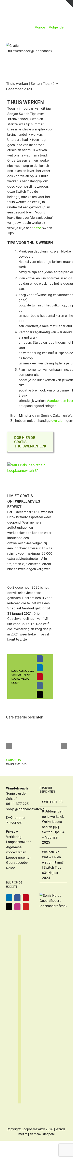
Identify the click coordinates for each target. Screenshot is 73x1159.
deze (37, 228)
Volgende (56, 27)
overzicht (58, 421)
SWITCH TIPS (13, 759)
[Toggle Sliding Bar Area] (69, 3)
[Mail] (9, 906)
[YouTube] (26, 906)
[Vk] (40, 685)
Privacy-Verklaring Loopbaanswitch (18, 836)
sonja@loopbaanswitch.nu (26, 809)
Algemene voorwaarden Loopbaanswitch (18, 852)
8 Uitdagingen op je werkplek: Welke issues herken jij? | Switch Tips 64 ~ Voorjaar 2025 (53, 826)
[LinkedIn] (40, 667)
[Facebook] (40, 658)
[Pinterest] (40, 676)
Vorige (40, 27)
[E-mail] (40, 694)
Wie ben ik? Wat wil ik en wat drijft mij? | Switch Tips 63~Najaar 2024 (52, 865)
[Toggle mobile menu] (65, 6)
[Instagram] (17, 906)
